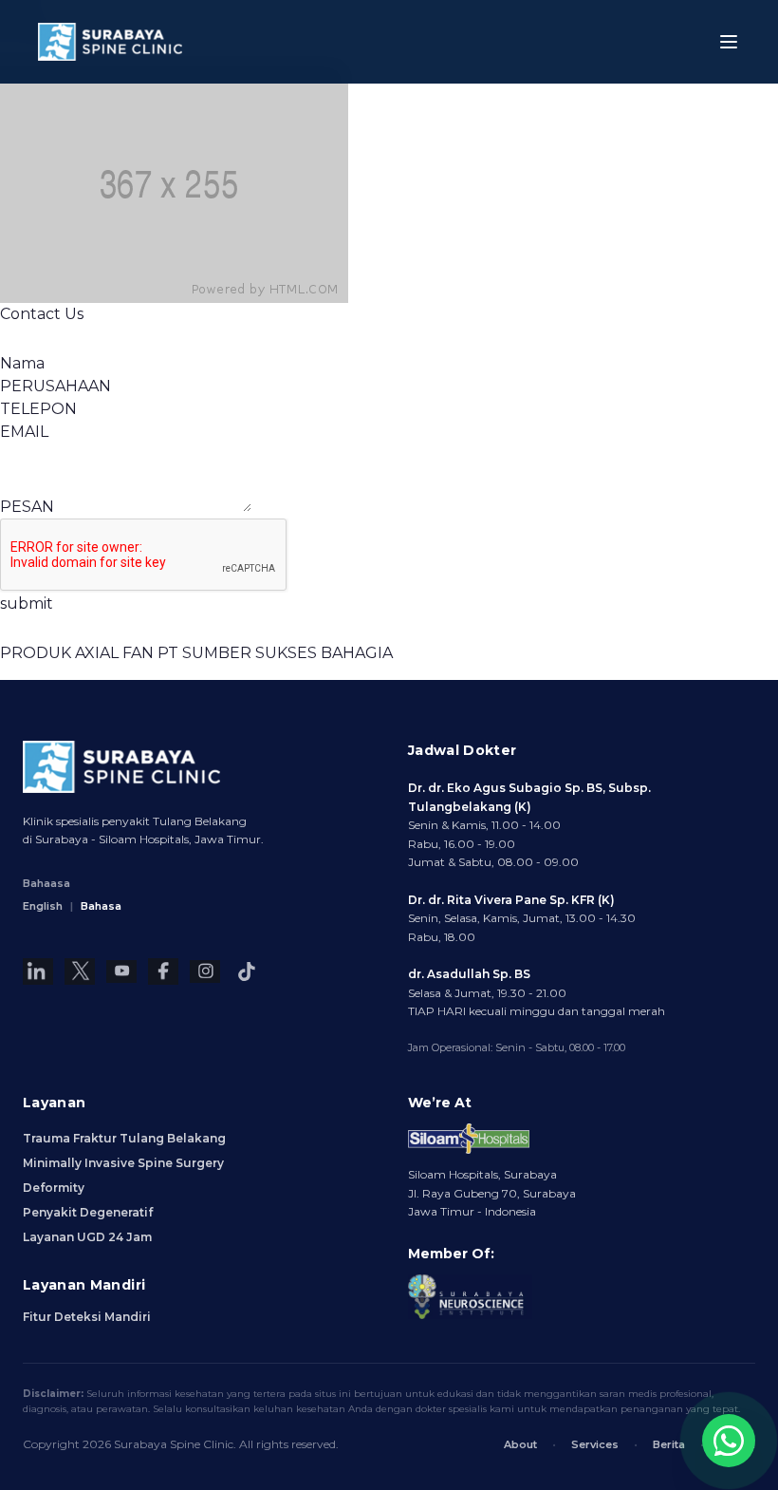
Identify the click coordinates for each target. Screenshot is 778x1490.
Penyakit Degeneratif (88, 1212)
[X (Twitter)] (80, 971)
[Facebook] (163, 971)
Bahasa (101, 906)
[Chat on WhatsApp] (728, 1440)
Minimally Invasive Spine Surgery (123, 1163)
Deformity (53, 1187)
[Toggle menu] (729, 42)
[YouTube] (121, 971)
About (520, 1444)
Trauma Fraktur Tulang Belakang (124, 1138)
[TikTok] (247, 971)
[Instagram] (205, 971)
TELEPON (38, 409)
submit (26, 603)
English (43, 906)
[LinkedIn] (38, 971)
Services (595, 1444)
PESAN (27, 507)
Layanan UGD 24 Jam (87, 1237)
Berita (669, 1444)
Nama (22, 363)
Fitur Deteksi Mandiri (87, 1317)
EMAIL (24, 432)
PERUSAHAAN (55, 386)
